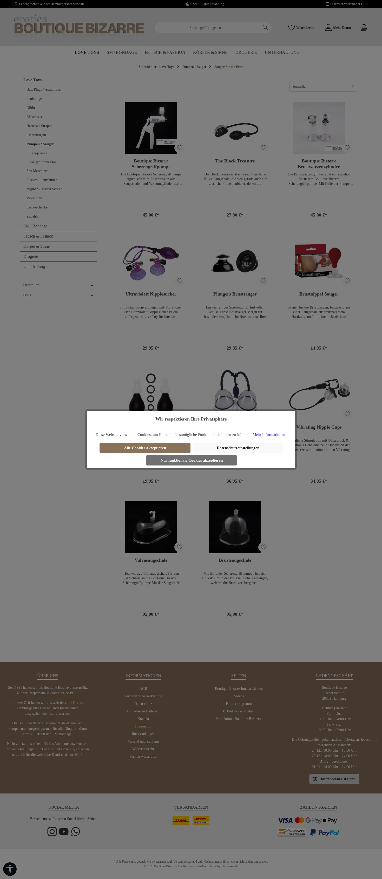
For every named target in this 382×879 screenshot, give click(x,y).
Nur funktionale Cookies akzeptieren (192, 460)
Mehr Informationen (269, 434)
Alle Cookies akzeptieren (145, 448)
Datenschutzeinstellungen (238, 448)
